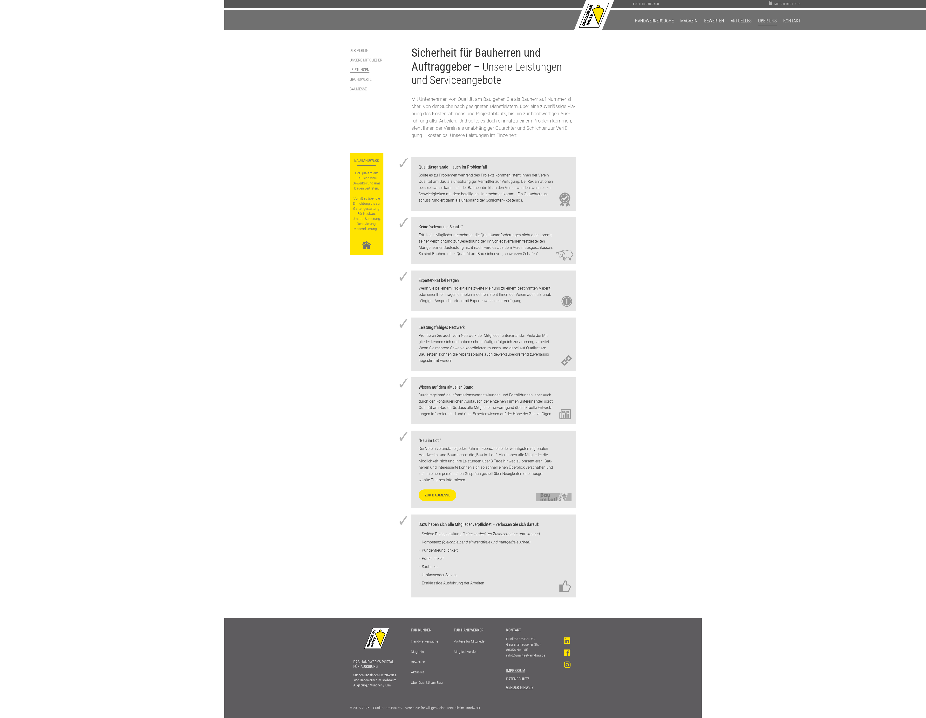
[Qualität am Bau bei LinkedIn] (567, 641)
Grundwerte (361, 79)
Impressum (515, 670)
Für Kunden (421, 630)
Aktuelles (741, 21)
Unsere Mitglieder (366, 60)
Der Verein (359, 50)
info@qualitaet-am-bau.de (525, 655)
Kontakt (792, 21)
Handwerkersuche (654, 21)
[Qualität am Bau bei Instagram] (567, 665)
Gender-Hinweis (519, 687)
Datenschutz (517, 679)
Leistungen (359, 70)
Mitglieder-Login (787, 4)
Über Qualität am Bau (427, 682)
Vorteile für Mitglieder (470, 641)
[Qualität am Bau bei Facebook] (567, 653)
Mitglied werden (465, 652)
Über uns (767, 21)
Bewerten (714, 21)
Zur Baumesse (437, 495)
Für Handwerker (646, 4)
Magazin (689, 21)
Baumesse (358, 89)
